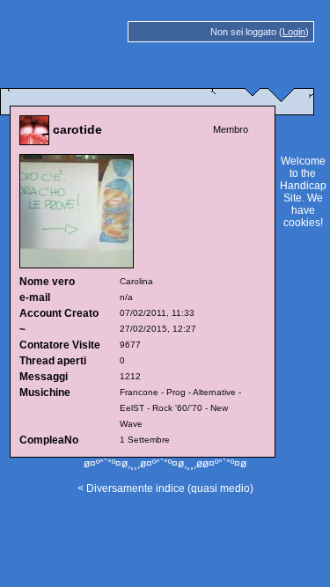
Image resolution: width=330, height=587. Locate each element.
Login (293, 31)
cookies (301, 222)
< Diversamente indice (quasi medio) (165, 488)
